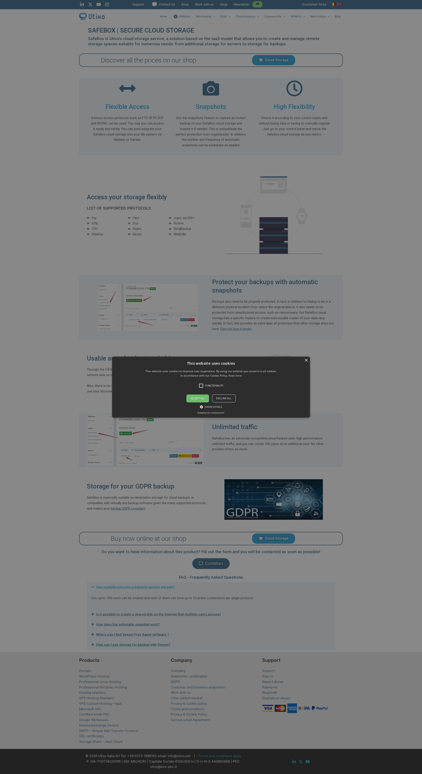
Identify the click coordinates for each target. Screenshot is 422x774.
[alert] (211, 387)
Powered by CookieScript (211, 413)
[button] (211, 387)
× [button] (306, 360)
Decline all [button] (223, 398)
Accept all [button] (198, 398)
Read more (235, 375)
